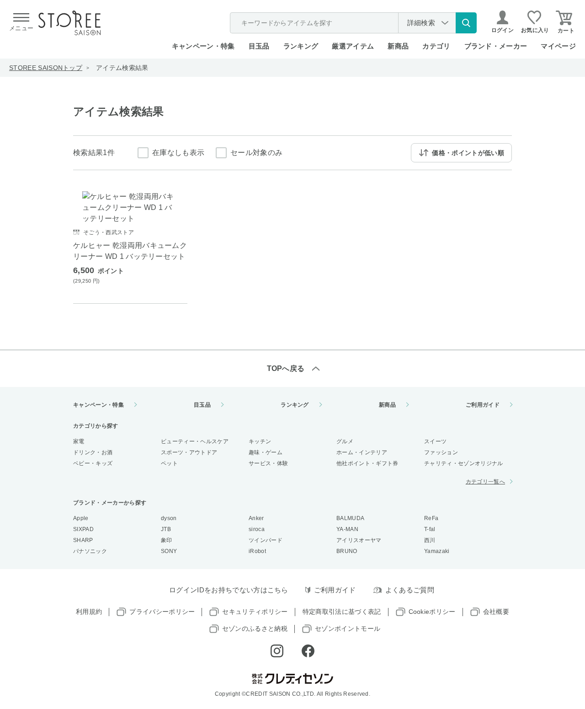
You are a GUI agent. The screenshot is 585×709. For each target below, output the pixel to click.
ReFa (431, 518)
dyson (169, 518)
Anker (256, 518)
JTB (166, 529)
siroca (257, 529)
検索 (466, 22)
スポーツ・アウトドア (189, 452)
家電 (79, 441)
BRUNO (346, 551)
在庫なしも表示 (178, 152)
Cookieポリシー (432, 611)
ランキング (301, 46)
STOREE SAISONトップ (45, 67)
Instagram (277, 651)
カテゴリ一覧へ (485, 481)
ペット (169, 463)
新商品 (398, 46)
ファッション (441, 452)
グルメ (344, 441)
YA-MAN (347, 529)
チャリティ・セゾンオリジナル (463, 463)
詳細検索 (421, 23)
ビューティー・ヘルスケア (195, 441)
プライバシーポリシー (162, 611)
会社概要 (496, 611)
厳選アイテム (353, 46)
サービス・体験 (268, 463)
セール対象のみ (256, 152)
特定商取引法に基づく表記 (342, 611)
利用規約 (89, 611)
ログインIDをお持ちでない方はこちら (228, 590)
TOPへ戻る (286, 368)
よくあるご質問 (409, 590)
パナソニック (90, 551)
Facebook (308, 651)
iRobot (257, 551)
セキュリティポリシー (254, 611)
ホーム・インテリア (361, 452)
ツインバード (265, 540)
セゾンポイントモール (347, 628)
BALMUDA (350, 518)
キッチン (260, 441)
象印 (166, 540)
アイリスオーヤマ (359, 540)
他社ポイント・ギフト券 (367, 463)
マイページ (558, 46)
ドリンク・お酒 (92, 452)
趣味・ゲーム (265, 452)
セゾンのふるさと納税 (254, 628)
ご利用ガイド (483, 405)
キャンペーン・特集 (203, 46)
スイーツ (435, 441)
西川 (430, 540)
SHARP (83, 540)
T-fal (430, 529)
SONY (169, 551)
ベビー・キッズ (92, 463)
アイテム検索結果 (122, 67)
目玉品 (259, 46)
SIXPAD (83, 529)
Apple (81, 518)
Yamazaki (437, 551)
